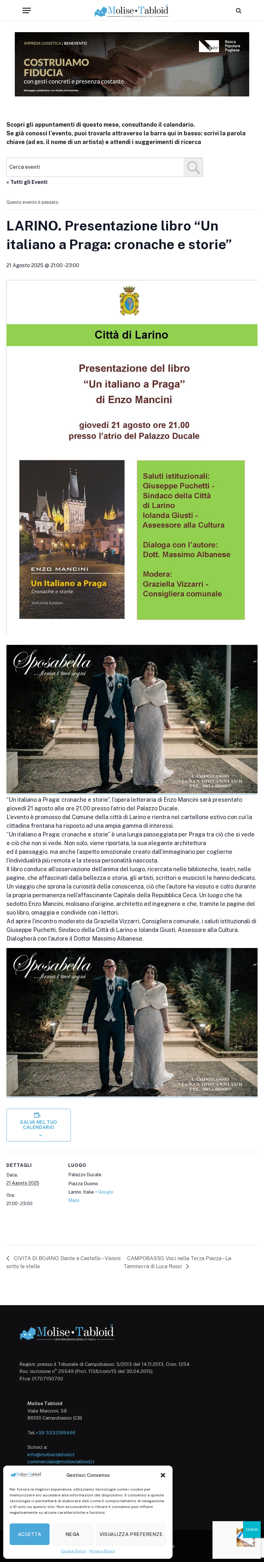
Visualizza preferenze (131, 1534)
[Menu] (27, 10)
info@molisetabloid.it (50, 1454)
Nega (73, 1534)
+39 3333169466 (55, 1432)
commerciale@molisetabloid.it (60, 1461)
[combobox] (104, 167)
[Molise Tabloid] (132, 10)
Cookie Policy (73, 1551)
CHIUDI (252, 1529)
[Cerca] (238, 10)
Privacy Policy (102, 1551)
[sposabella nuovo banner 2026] (132, 792)
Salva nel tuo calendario (38, 1125)
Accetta (29, 1534)
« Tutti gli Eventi (26, 182)
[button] (163, 1475)
